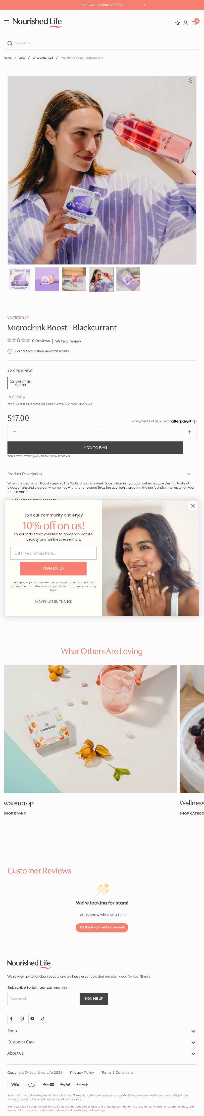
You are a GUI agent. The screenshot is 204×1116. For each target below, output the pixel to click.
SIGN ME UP (54, 568)
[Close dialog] (192, 506)
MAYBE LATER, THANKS (53, 601)
